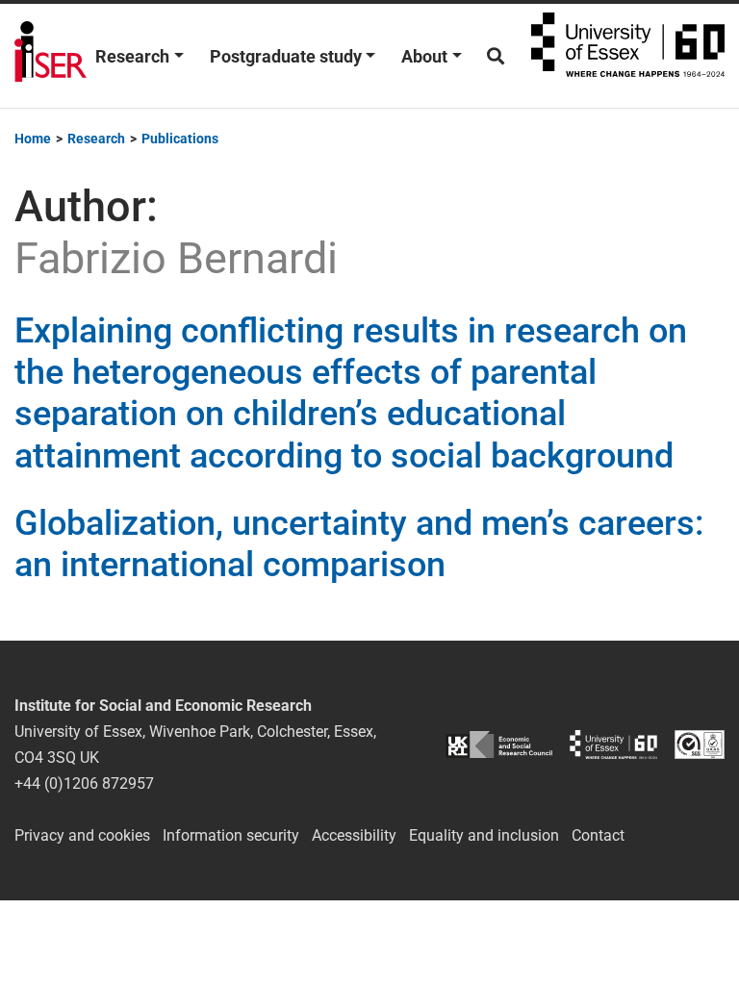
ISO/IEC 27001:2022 (700, 745)
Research (132, 56)
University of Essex (628, 56)
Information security (231, 835)
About (424, 56)
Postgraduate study (286, 56)
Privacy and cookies (82, 835)
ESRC (499, 745)
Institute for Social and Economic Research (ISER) (50, 55)
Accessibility (354, 835)
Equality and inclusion (484, 835)
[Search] (495, 56)
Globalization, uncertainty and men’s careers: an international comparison (359, 544)
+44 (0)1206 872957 (84, 783)
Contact (598, 835)
